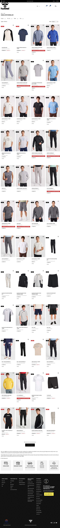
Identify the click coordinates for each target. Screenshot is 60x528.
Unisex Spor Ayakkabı (39, 512)
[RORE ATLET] (8, 176)
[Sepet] (50, 6)
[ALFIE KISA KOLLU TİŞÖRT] (23, 246)
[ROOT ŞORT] (38, 315)
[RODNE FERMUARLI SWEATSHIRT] (23, 176)
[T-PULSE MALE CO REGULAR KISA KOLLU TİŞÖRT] (38, 70)
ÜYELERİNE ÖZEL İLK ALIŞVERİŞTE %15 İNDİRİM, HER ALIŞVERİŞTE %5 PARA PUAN (30, 1)
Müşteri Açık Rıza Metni (30, 490)
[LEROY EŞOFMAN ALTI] (8, 246)
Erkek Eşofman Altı (38, 484)
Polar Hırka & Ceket (38, 510)
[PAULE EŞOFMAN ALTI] (48, 367)
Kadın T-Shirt (38, 496)
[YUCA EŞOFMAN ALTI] (8, 70)
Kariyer (3, 484)
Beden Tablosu (12, 484)
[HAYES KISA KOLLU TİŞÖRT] (38, 349)
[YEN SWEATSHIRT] (8, 35)
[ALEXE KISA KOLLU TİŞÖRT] (38, 246)
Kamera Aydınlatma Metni (31, 483)
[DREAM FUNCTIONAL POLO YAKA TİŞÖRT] (38, 383)
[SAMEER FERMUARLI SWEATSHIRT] (38, 140)
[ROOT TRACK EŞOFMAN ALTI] (8, 349)
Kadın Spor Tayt (38, 498)
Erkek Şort (37, 505)
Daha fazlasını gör (5, 458)
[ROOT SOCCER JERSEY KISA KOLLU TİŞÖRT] (23, 315)
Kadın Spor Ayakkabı (38, 482)
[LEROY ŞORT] (23, 211)
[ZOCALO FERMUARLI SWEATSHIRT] (38, 35)
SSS (10, 482)
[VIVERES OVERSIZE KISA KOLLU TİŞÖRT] (23, 35)
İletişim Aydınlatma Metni (31, 495)
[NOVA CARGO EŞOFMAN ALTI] (48, 436)
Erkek (2, 13)
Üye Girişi (57, 1)
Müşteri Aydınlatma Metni (31, 488)
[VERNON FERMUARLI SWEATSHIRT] (23, 70)
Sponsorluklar (3, 482)
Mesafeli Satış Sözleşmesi (22, 482)
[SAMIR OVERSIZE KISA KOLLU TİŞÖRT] (48, 125)
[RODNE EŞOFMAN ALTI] (38, 176)
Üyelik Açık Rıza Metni (30, 493)
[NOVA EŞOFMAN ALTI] (23, 418)
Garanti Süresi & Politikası (13, 489)
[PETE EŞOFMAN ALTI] (23, 383)
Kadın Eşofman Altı (38, 489)
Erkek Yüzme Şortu (38, 503)
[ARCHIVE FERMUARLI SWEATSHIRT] (38, 418)
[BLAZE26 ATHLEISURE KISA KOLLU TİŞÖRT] (8, 315)
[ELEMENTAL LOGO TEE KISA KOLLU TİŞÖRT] (8, 418)
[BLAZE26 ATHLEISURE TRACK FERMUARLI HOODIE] (23, 280)
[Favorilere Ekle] (13, 25)
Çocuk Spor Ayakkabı (38, 491)
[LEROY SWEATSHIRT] (38, 211)
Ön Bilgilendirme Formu (22, 484)
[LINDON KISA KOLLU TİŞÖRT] (8, 211)
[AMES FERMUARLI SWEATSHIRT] (8, 383)
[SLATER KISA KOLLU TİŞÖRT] (48, 88)
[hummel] (5, 5)
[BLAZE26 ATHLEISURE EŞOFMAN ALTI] (48, 265)
